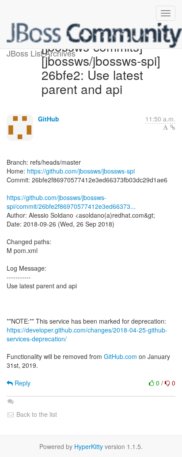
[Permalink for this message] (172, 127)
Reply (21, 382)
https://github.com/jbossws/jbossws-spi (81, 170)
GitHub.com (120, 356)
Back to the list (36, 414)
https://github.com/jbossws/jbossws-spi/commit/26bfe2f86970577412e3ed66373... (71, 202)
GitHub (48, 118)
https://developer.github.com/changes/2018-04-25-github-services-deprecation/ (87, 334)
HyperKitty (88, 446)
